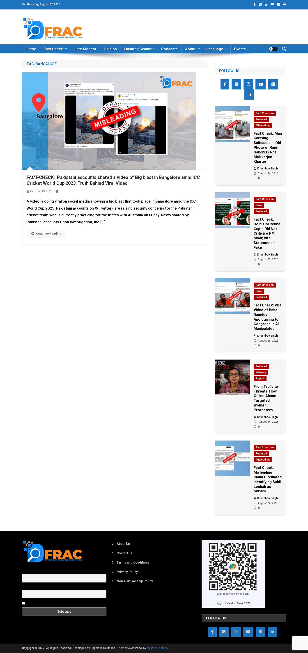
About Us (123, 544)
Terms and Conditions (133, 562)
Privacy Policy (127, 572)
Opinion (110, 49)
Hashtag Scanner (139, 49)
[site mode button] (273, 49)
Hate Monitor (85, 49)
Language (214, 49)
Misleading (263, 125)
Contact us (124, 553)
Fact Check (53, 49)
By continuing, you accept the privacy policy (57, 603)
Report (260, 378)
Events (240, 49)
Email (26, 587)
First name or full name (38, 571)
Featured (261, 119)
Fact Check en (265, 113)
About (190, 49)
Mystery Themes (157, 648)
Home (31, 49)
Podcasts (169, 49)
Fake (259, 205)
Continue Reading (48, 233)
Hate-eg (261, 372)
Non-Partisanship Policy (135, 581)
